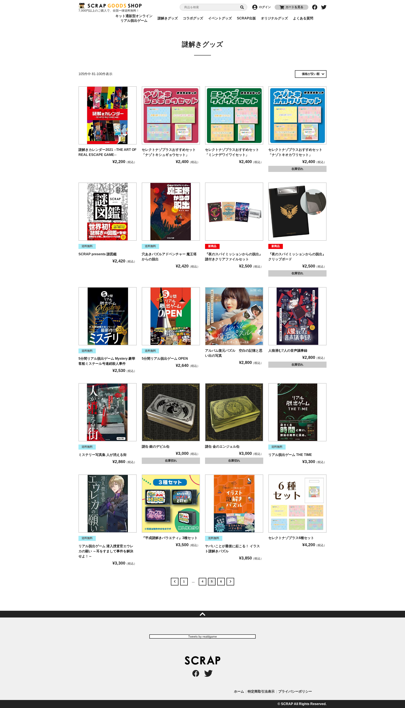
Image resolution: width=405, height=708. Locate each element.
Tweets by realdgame (202, 636)
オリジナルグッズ (274, 18)
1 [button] (184, 581)
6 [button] (221, 581)
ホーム (239, 691)
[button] (174, 581)
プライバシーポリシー (295, 691)
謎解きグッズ (168, 18)
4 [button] (202, 581)
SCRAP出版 (246, 18)
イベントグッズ (220, 18)
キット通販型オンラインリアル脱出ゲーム (134, 18)
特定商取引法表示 (261, 691)
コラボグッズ (193, 18)
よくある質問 (303, 18)
